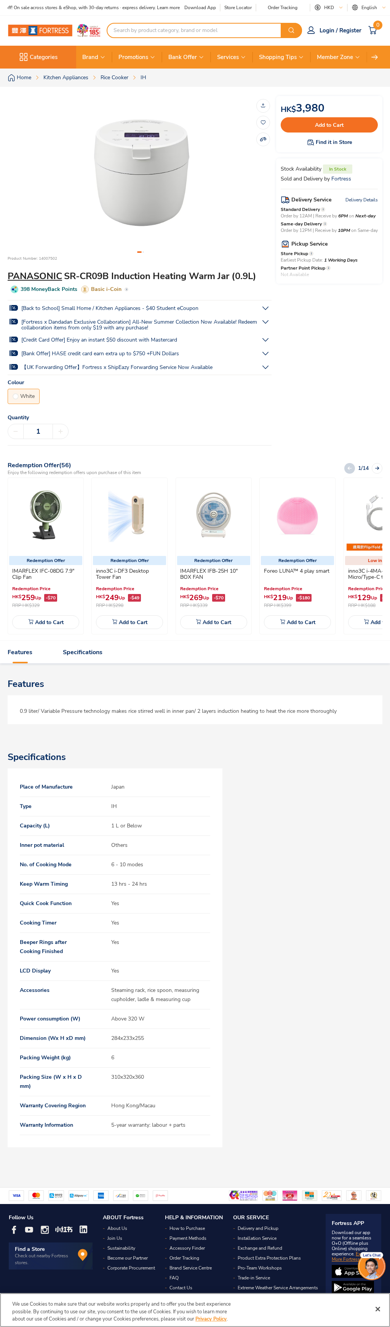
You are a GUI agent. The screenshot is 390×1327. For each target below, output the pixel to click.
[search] (291, 30)
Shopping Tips (278, 57)
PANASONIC (35, 276)
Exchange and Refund (260, 1248)
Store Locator (238, 8)
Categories (44, 57)
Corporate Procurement (131, 1268)
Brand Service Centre (190, 1268)
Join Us (114, 1238)
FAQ (174, 1278)
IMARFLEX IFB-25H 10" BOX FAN (209, 574)
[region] (195, 1310)
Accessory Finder (187, 1248)
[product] (46, 516)
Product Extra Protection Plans (269, 1258)
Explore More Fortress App (351, 1256)
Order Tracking (282, 8)
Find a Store (30, 1249)
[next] (375, 57)
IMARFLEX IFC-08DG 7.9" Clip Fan (43, 574)
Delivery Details (361, 200)
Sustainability (121, 1248)
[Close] (377, 1309)
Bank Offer (182, 57)
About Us (117, 1228)
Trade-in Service (254, 1278)
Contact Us (180, 1288)
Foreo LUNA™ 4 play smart (296, 571)
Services (228, 57)
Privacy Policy (211, 1319)
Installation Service (257, 1238)
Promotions (133, 57)
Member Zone (335, 57)
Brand (90, 57)
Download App (200, 8)
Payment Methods (187, 1238)
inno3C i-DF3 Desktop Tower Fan (122, 574)
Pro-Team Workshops (260, 1268)
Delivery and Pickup (258, 1228)
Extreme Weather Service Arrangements (278, 1288)
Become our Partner (127, 1258)
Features (20, 652)
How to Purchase (187, 1228)
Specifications (82, 652)
